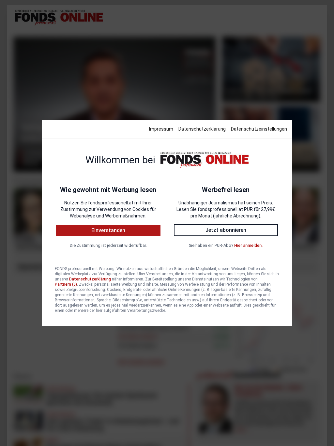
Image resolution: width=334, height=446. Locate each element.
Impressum (161, 129)
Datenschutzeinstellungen (259, 129)
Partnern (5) (66, 284)
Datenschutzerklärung (202, 129)
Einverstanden (108, 230)
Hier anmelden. (248, 245)
